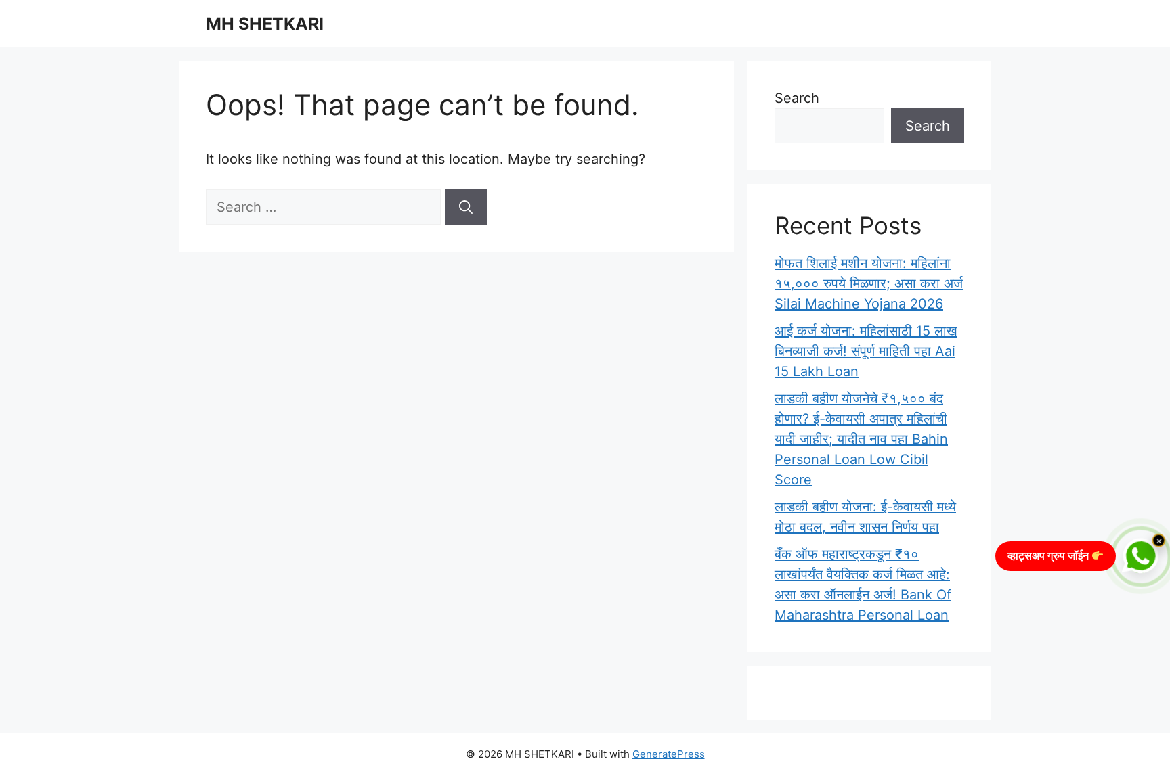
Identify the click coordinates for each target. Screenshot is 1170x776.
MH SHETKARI (265, 24)
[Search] (466, 207)
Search (797, 98)
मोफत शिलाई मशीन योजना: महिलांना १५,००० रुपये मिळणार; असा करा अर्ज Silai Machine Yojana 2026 (869, 283)
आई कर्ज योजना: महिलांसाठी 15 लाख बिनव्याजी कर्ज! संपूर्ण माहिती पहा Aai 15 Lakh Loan (866, 351)
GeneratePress (668, 754)
